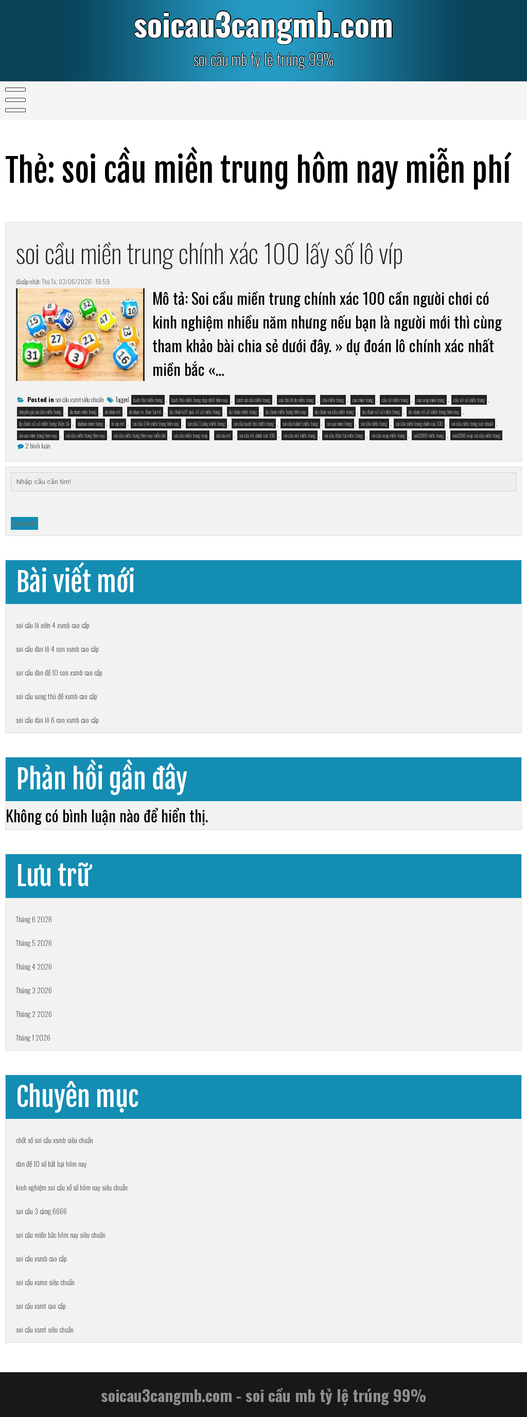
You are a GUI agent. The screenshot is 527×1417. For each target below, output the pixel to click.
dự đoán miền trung (243, 412)
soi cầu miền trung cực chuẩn (472, 423)
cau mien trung (363, 400)
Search (24, 523)
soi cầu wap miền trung (388, 435)
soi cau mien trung (339, 423)
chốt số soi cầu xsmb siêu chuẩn (54, 1139)
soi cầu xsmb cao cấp (41, 1258)
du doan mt (112, 412)
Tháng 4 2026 (34, 966)
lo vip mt (118, 423)
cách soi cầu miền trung (253, 400)
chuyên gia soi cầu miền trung (40, 412)
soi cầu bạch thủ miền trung (254, 423)
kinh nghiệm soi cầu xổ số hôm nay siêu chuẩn (72, 1187)
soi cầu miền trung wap (190, 435)
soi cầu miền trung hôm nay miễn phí (139, 435)
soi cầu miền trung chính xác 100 (419, 423)
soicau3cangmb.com (263, 23)
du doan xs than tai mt (145, 412)
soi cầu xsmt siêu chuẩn (80, 399)
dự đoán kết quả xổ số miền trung (195, 412)
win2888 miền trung (429, 435)
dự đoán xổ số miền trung (381, 412)
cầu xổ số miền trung (469, 400)
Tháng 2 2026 (34, 1013)
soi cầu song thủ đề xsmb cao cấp (56, 695)
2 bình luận (37, 445)
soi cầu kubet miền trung (300, 423)
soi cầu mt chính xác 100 (257, 435)
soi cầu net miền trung (299, 435)
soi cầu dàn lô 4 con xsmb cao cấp (57, 648)
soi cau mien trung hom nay (38, 435)
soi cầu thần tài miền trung (343, 435)
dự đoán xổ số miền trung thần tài (44, 423)
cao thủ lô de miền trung (296, 400)
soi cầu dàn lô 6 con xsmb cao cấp (57, 719)
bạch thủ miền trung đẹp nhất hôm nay (199, 400)
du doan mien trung (83, 412)
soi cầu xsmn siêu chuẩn (45, 1281)
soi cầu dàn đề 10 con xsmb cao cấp (59, 672)
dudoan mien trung (90, 423)
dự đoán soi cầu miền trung (334, 412)
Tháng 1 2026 (33, 1037)
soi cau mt (223, 435)
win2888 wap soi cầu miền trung (476, 435)
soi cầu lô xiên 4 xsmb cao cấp (53, 624)
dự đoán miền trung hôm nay (286, 412)
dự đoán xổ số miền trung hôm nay (434, 412)
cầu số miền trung (395, 400)
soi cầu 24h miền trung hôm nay (156, 423)
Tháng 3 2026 (34, 989)
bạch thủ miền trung (148, 400)
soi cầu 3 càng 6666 (41, 1210)
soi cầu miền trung (374, 423)
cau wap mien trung (431, 400)
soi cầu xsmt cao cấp (41, 1305)
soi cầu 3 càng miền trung (206, 423)
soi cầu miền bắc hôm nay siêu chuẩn (61, 1234)
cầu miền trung (333, 400)
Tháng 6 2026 (34, 918)
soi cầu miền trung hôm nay (85, 435)
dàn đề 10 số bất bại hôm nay (51, 1163)
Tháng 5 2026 (34, 942)
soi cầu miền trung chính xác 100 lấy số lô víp (209, 252)
